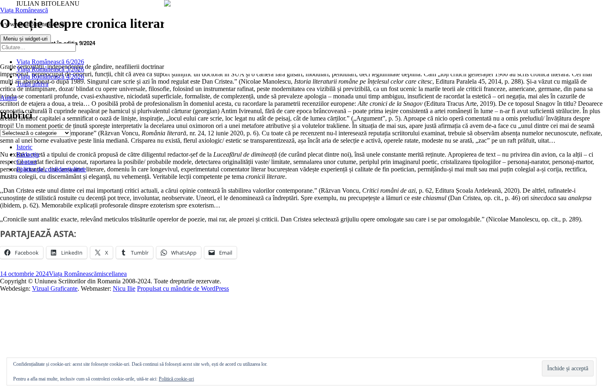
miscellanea (112, 273)
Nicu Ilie (124, 288)
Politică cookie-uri (176, 379)
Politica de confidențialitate (51, 169)
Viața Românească (24, 10)
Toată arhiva (32, 83)
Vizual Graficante (55, 288)
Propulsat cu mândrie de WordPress (183, 288)
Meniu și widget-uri (25, 39)
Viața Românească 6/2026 (50, 61)
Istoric (24, 147)
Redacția (27, 154)
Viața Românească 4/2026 (50, 76)
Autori (8, 97)
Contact (26, 161)
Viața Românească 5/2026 (50, 69)
